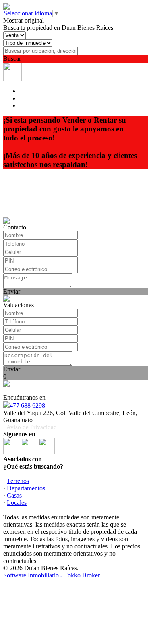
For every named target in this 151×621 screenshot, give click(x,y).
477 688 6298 (27, 405)
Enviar (11, 291)
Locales (17, 502)
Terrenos (18, 480)
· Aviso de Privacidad (30, 427)
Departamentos (26, 488)
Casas (14, 495)
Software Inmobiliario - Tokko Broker (51, 575)
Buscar (12, 58)
